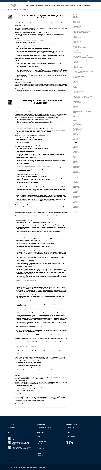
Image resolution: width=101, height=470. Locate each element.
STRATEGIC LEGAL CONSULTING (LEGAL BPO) (82, 110)
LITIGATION (75, 75)
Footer (74, 63)
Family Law (75, 61)
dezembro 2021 (76, 196)
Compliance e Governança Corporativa (81, 31)
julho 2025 (75, 157)
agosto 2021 (75, 200)
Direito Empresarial (77, 127)
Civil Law (75, 28)
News (74, 78)
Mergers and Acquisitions (78, 76)
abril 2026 (75, 147)
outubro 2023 (76, 173)
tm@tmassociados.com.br (22, 1)
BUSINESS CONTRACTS (77, 26)
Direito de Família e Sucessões (79, 47)
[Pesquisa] (92, 5)
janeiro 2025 (75, 165)
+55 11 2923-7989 (71, 436)
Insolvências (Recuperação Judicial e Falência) (83, 71)
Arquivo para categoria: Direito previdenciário (18, 9)
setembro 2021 (76, 198)
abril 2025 (75, 161)
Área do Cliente (31, 1)
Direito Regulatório (77, 53)
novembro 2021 (76, 197)
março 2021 (75, 205)
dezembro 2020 (76, 207)
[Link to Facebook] (92, 1)
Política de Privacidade (78, 91)
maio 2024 (75, 171)
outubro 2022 (76, 186)
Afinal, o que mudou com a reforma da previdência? (41, 102)
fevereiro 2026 (76, 150)
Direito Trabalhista (77, 56)
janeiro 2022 (75, 195)
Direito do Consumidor (78, 125)
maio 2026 (75, 146)
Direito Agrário (76, 43)
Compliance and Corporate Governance (81, 30)
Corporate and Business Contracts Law (81, 40)
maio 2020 (75, 213)
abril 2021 (75, 203)
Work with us (76, 116)
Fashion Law (75, 62)
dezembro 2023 (76, 172)
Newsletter (75, 80)
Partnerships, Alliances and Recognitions (82, 88)
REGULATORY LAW (77, 102)
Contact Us (75, 35)
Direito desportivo (77, 124)
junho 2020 (75, 212)
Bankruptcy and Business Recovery (80, 25)
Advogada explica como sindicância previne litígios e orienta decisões (21, 439)
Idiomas (86, 1)
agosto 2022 (75, 188)
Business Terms (76, 27)
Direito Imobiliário (77, 52)
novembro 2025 (76, 152)
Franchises (75, 65)
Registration (76, 101)
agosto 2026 (75, 143)
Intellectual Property (77, 72)
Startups (75, 107)
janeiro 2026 (75, 151)
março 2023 (75, 181)
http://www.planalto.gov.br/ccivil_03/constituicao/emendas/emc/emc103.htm (30, 401)
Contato (75, 36)
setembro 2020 (76, 208)
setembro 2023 (76, 175)
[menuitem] (86, 1)
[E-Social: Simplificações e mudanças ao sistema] (10, 17)
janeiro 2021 (75, 206)
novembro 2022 (76, 185)
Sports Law (75, 106)
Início (74, 70)
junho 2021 (75, 201)
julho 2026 (75, 145)
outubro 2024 (76, 167)
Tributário (75, 139)
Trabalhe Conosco (77, 115)
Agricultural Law (76, 17)
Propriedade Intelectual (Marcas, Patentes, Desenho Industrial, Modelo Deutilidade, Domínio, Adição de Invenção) (82, 97)
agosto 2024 (76, 170)
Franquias (75, 66)
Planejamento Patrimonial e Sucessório (81, 90)
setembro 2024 (76, 168)
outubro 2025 (76, 153)
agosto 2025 (75, 156)
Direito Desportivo (77, 48)
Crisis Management (77, 41)
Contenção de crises (77, 37)
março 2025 (75, 162)
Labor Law (75, 73)
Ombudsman (76, 83)
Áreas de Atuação (77, 22)
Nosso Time (75, 82)
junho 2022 (75, 191)
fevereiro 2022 (76, 193)
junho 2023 (75, 177)
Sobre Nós (75, 105)
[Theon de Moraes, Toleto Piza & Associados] (13, 5)
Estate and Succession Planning (80, 60)
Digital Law (75, 42)
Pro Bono (75, 93)
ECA (74, 132)
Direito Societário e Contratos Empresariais (82, 55)
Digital (74, 122)
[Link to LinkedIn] (89, 1)
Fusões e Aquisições (77, 67)
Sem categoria (76, 137)
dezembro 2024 (76, 166)
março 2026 (75, 148)
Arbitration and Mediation (78, 20)
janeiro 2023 (75, 182)
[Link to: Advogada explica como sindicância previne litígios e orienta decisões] (9, 438)
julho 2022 (75, 190)
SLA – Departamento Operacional (80, 103)
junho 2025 (75, 158)
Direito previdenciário (78, 128)
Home (74, 68)
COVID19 (75, 120)
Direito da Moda (76, 46)
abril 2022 (75, 192)
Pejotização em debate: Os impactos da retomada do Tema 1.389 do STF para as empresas (20, 443)
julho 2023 (75, 176)
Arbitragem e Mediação (78, 18)
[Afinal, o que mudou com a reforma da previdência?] (10, 102)
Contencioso (76, 38)
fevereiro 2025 (76, 163)
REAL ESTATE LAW (76, 100)
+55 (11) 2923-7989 (12, 1)
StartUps (75, 108)
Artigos (74, 23)
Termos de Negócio (77, 113)
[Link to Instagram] (91, 1)
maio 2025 (75, 160)
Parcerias (75, 87)
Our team (75, 85)
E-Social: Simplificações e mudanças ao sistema (41, 16)
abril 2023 (75, 180)
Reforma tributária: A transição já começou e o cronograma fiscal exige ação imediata (22, 448)
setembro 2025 (76, 155)
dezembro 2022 (76, 183)
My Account (75, 77)
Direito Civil (75, 45)
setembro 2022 (76, 187)
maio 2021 (75, 202)
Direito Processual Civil (78, 129)
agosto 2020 (75, 210)
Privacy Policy (76, 92)
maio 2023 (75, 178)
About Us (75, 16)
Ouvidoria (75, 86)
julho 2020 (75, 211)
